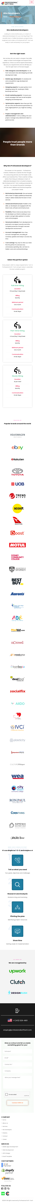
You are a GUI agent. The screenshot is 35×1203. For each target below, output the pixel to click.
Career (5, 1139)
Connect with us (17, 1103)
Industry (5, 1133)
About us (5, 1123)
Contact (5, 1136)
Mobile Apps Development (10, 1147)
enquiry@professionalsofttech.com (17, 1030)
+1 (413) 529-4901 (20, 1020)
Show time (17, 940)
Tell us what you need (17, 869)
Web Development (8, 1150)
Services (5, 1126)
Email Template (7, 1156)
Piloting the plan (17, 916)
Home (5, 17)
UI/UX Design (6, 1153)
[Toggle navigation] (31, 2)
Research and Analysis (18, 894)
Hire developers (7, 1129)
